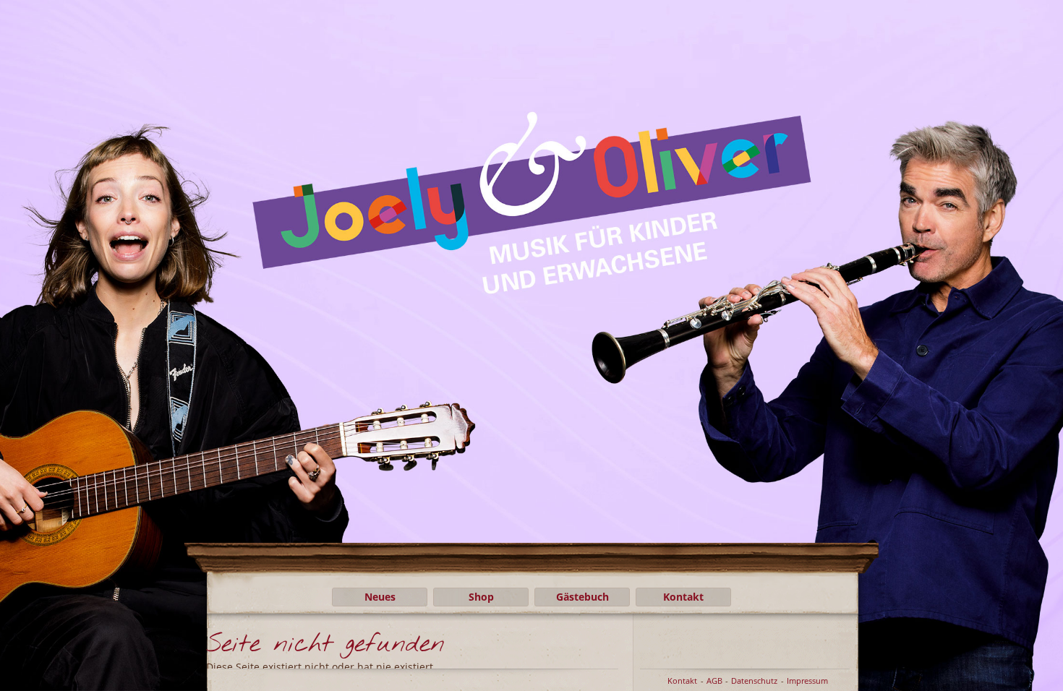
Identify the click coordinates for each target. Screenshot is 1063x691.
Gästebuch (582, 597)
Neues (380, 597)
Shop (481, 597)
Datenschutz (754, 680)
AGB (714, 680)
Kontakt (683, 597)
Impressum (807, 680)
